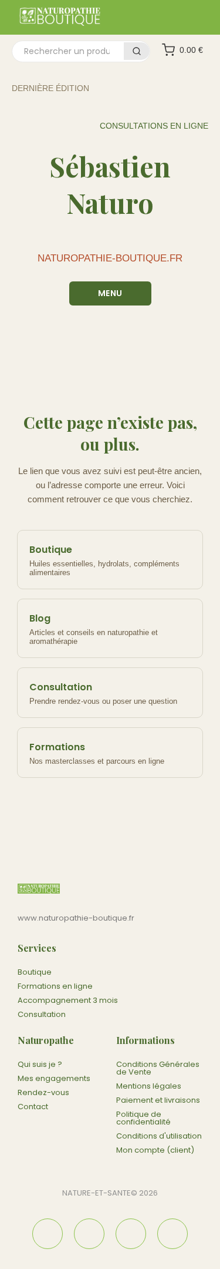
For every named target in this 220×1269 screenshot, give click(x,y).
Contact (33, 1106)
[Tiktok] (131, 1233)
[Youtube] (172, 1233)
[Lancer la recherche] (137, 51)
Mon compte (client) (155, 1150)
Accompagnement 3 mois (68, 1000)
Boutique (35, 972)
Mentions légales (148, 1086)
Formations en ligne (55, 986)
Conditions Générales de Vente (157, 1068)
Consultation (42, 1014)
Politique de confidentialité (143, 1118)
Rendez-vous (43, 1092)
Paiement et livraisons (158, 1100)
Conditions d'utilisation (159, 1136)
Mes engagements (54, 1078)
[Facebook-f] (47, 1233)
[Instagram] (89, 1233)
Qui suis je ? (40, 1064)
